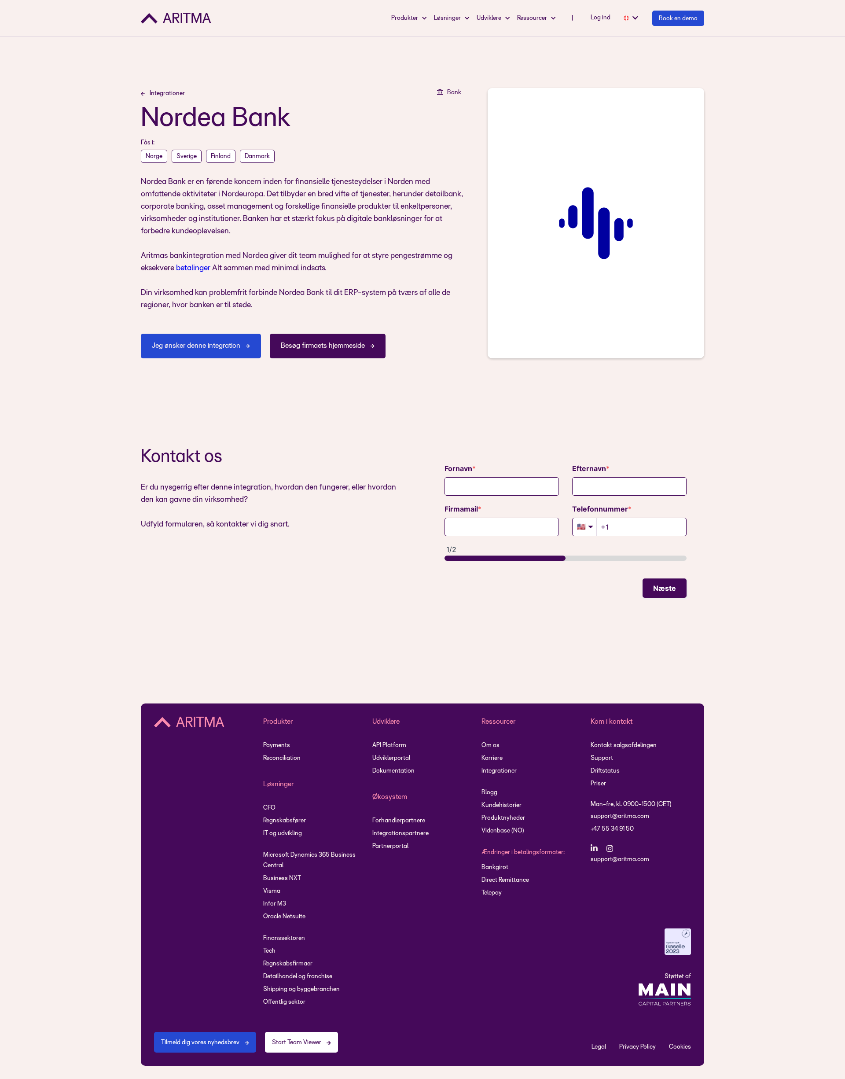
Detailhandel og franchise (297, 977)
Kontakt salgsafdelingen (624, 745)
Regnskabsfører (284, 821)
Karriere (492, 758)
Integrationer (499, 771)
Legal (599, 1047)
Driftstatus (605, 771)
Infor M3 (274, 904)
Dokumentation (393, 771)
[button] (410, 18)
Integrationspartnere (400, 833)
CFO (269, 808)
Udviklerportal (391, 758)
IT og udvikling (282, 833)
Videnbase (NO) (502, 831)
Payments (276, 745)
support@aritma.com (620, 816)
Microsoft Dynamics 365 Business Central (309, 860)
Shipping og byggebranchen (301, 989)
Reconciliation (282, 758)
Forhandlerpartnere (398, 821)
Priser (598, 784)
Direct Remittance (505, 880)
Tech (269, 951)
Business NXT (282, 878)
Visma (271, 891)
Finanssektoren (284, 938)
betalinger (193, 268)
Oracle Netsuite (284, 917)
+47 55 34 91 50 (612, 829)
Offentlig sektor (284, 1002)
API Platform (389, 745)
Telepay (491, 893)
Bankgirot (494, 867)
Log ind (600, 18)
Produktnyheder (503, 818)
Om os (490, 745)
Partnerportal (390, 846)
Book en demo (678, 19)
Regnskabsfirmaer (287, 964)
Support (602, 758)
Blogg (489, 792)
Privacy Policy (637, 1047)
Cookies (680, 1047)
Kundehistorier (501, 805)
